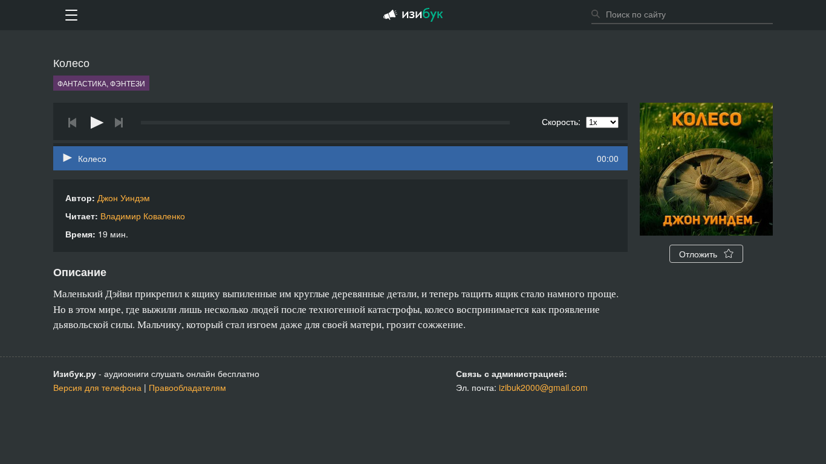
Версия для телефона (97, 387)
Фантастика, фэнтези (101, 83)
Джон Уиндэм (123, 198)
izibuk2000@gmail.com (543, 387)
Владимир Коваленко (142, 216)
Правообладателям (187, 387)
